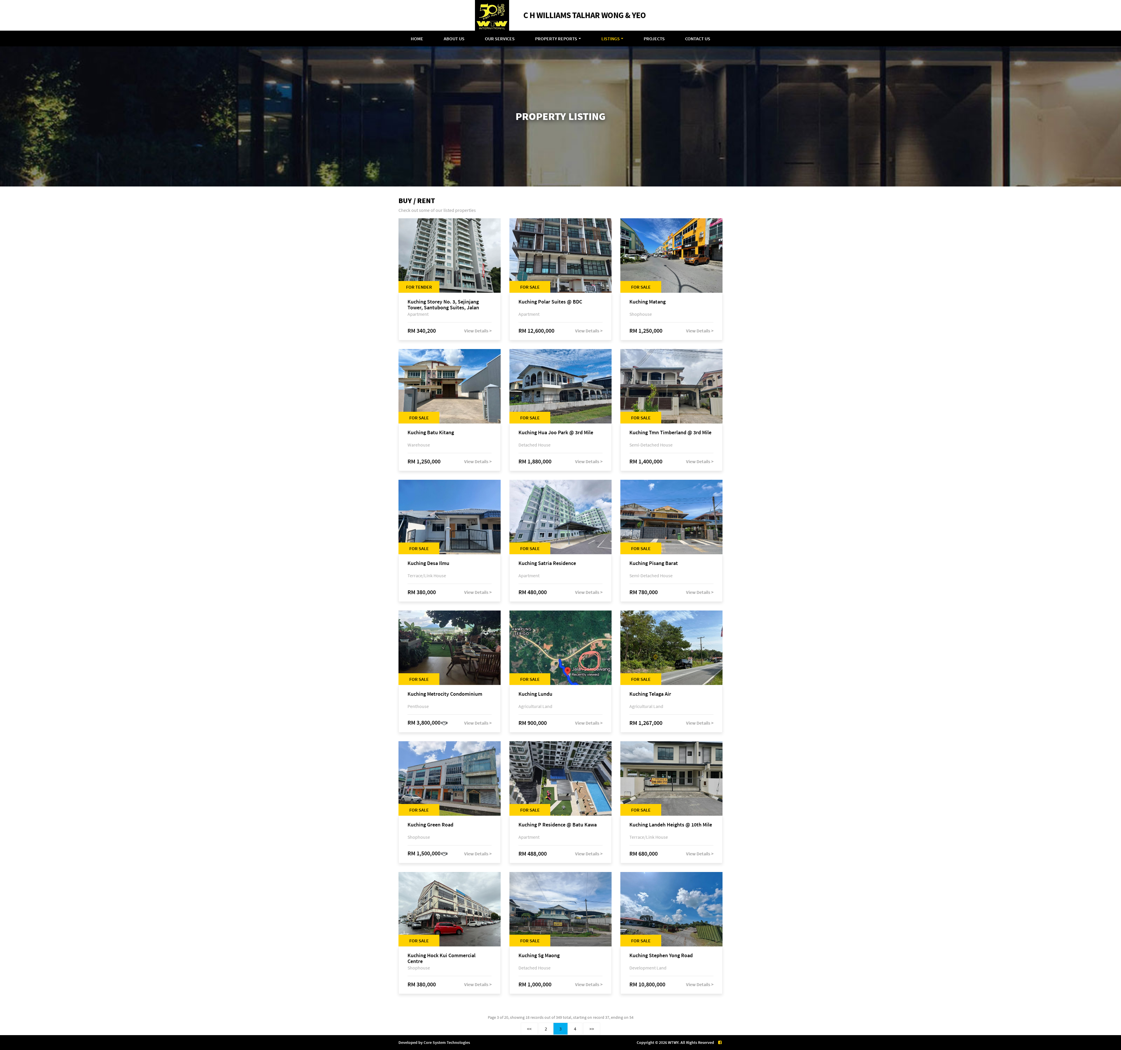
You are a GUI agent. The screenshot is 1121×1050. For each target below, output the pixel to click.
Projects (654, 38)
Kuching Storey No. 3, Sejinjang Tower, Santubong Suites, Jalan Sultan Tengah (443, 305)
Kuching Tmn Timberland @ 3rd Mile (670, 433)
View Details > (478, 331)
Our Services (500, 38)
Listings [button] (610, 38)
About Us (454, 38)
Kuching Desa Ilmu (428, 563)
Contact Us (697, 38)
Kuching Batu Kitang (431, 433)
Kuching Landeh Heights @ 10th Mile (670, 825)
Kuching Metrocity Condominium (445, 694)
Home (417, 38)
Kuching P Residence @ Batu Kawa (557, 825)
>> (591, 1029)
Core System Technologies (447, 1042)
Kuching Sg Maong (539, 956)
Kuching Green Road (430, 825)
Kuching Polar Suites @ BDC (550, 302)
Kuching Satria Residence (547, 563)
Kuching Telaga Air (650, 694)
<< (529, 1029)
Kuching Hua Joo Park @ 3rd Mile (555, 433)
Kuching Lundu (535, 694)
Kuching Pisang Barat (653, 563)
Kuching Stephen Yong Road (661, 956)
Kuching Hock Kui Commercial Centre (442, 958)
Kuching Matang (647, 302)
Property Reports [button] (556, 38)
